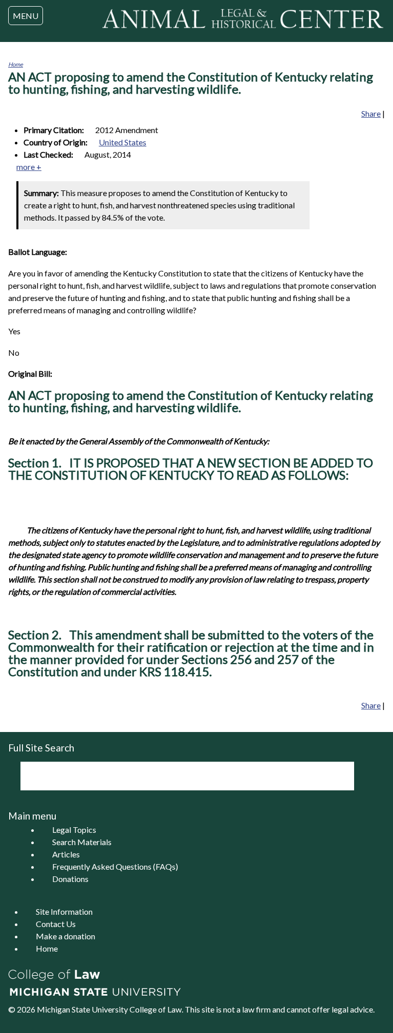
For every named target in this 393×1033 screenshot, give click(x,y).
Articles (66, 854)
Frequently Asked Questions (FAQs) (115, 866)
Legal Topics (74, 829)
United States (122, 142)
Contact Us (56, 924)
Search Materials (82, 842)
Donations (70, 879)
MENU (25, 15)
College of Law (155, 1009)
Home (15, 64)
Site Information (64, 911)
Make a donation (65, 936)
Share (371, 113)
